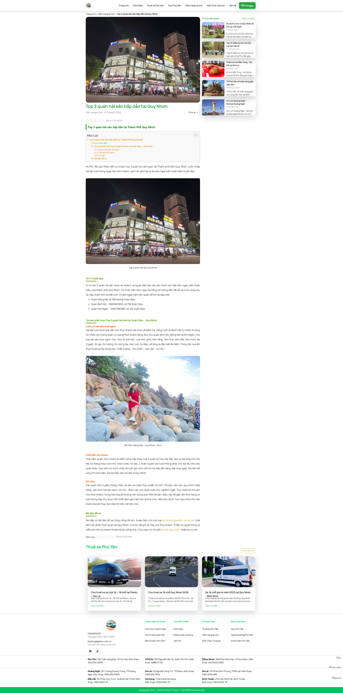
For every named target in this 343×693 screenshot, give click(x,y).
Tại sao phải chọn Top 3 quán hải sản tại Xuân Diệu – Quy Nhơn (123, 146)
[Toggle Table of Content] (194, 135)
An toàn (101, 155)
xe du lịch (189, 520)
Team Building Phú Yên (242, 634)
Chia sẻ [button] (192, 112)
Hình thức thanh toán (155, 629)
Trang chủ (124, 5)
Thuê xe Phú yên (155, 5)
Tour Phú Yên (174, 5)
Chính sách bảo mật (155, 634)
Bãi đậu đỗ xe (100, 158)
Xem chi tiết (247, 18)
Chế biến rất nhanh (106, 152)
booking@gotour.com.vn (100, 641)
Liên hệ (232, 5)
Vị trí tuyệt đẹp (100, 143)
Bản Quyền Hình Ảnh (155, 640)
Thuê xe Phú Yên (210, 629)
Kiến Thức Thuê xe (211, 640)
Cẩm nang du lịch (194, 5)
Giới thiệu (138, 5)
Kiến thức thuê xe (216, 5)
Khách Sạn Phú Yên (240, 640)
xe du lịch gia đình (172, 520)
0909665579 (94, 633)
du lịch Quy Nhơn (171, 529)
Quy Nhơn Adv (197, 690)
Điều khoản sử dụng (183, 634)
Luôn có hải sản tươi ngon (108, 149)
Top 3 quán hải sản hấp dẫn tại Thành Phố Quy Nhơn (116, 139)
